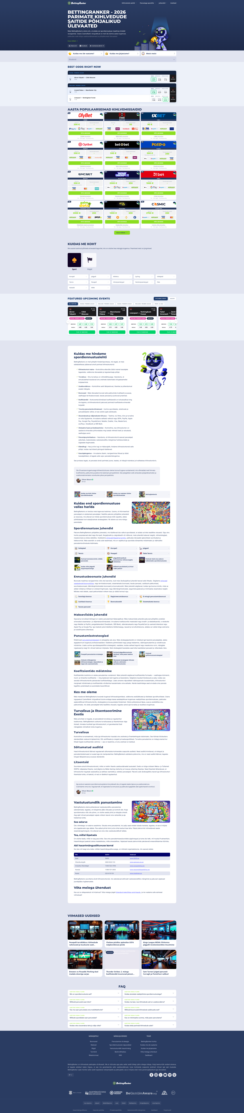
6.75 (171, 327)
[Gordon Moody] (116, 1093)
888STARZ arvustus (122, 136)
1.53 (140, 324)
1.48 (140, 327)
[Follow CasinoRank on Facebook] (151, 1075)
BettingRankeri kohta (148, 1041)
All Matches (73, 304)
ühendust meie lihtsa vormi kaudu (128, 892)
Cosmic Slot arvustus (158, 225)
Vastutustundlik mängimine (136, 1110)
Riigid (94, 1048)
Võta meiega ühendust (149, 1052)
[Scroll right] (176, 322)
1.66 (91, 327)
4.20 (86, 327)
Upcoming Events (160, 298)
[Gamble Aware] (142, 1093)
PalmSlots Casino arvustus (85, 225)
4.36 (86, 324)
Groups (172, 298)
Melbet (73, 327)
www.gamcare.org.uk (137, 862)
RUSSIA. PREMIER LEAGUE (87, 304)
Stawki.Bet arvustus (122, 225)
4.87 (80, 324)
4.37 (116, 324)
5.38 (110, 324)
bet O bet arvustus (122, 166)
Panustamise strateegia (120, 1041)
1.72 (91, 324)
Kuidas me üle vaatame (148, 1045)
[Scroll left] (68, 322)
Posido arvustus (159, 166)
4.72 (146, 324)
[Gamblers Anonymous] (164, 1093)
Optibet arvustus (85, 166)
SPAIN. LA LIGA (159, 304)
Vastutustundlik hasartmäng (120, 1048)
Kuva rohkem (120, 233)
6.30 (152, 327)
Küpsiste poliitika (98, 1110)
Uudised (173, 3)
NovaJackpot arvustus (122, 196)
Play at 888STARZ (82, 332)
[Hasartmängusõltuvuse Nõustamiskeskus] (95, 1093)
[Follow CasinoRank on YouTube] (165, 1075)
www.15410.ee (134, 858)
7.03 (171, 324)
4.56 (146, 327)
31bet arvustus (158, 196)
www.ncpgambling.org (137, 866)
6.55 (152, 324)
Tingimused (167, 1110)
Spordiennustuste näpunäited (120, 1045)
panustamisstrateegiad (90, 640)
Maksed (93, 1045)
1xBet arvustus (158, 136)
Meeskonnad (93, 1055)
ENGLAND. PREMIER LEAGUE (106, 304)
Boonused (93, 1041)
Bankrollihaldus (120, 1052)
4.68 (80, 327)
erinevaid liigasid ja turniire (116, 538)
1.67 (122, 324)
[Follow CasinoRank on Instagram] (156, 1075)
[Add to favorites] (70, 76)
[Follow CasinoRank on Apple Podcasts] (174, 1075)
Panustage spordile (147, 3)
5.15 (110, 327)
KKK (120, 1055)
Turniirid (94, 1052)
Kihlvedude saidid (128, 3)
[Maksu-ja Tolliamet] (75, 1093)
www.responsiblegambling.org (140, 869)
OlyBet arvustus (85, 136)
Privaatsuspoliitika (116, 1110)
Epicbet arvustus (85, 196)
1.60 (122, 327)
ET (69, 1075)
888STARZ (73, 324)
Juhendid (162, 3)
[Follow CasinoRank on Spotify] (170, 1075)
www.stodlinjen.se (136, 873)
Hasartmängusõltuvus (80, 1110)
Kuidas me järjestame (149, 1048)
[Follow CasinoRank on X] (161, 1075)
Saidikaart (148, 1055)
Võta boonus (85, 133)
